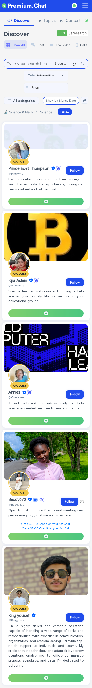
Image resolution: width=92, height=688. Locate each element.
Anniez (14, 392)
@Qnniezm (16, 397)
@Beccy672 (16, 504)
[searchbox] (53, 87)
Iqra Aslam (18, 280)
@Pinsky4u (15, 173)
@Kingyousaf (17, 620)
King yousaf (19, 615)
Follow (64, 112)
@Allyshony (16, 285)
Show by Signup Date (61, 100)
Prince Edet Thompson (29, 168)
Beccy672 (17, 499)
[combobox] (46, 88)
